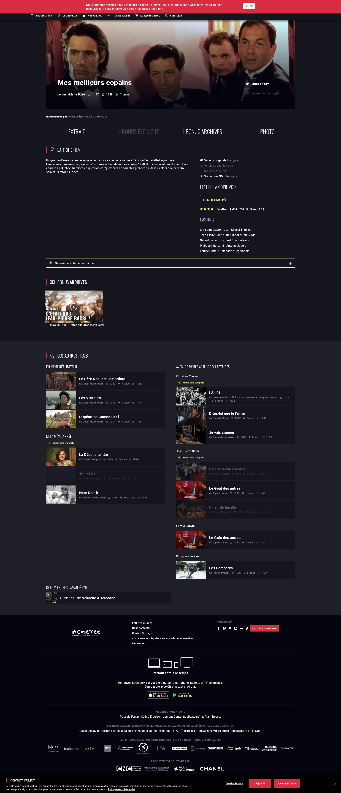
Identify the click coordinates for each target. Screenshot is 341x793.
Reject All (260, 783)
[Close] (335, 784)
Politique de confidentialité (121, 789)
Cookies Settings (234, 783)
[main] (170, 784)
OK (251, 6)
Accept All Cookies (287, 783)
